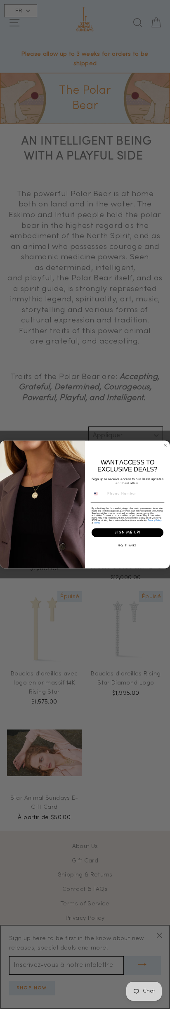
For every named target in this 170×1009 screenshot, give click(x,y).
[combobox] (98, 494)
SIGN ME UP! (127, 532)
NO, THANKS (127, 546)
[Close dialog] (165, 445)
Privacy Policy (154, 520)
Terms (96, 522)
